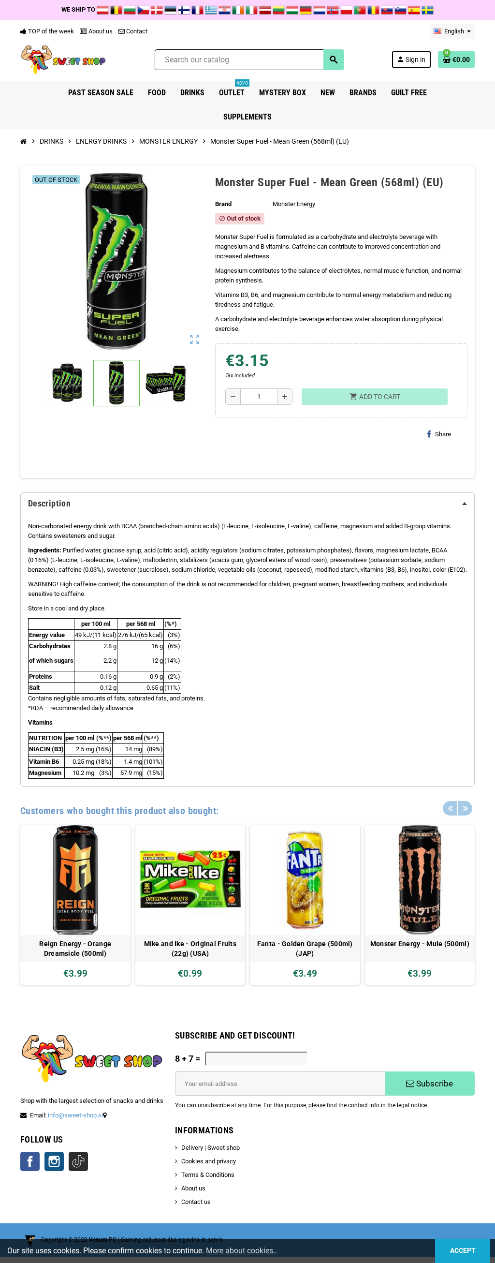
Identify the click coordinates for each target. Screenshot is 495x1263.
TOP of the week (50, 31)
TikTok (78, 1161)
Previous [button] (450, 808)
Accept (463, 1251)
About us (100, 31)
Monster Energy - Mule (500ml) (419, 944)
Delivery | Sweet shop (210, 1147)
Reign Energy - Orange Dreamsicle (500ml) (75, 948)
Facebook (30, 1161)
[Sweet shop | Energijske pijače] (63, 59)
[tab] (247, 503)
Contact (136, 31)
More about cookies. (240, 1250)
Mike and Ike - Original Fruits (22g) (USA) (190, 948)
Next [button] (465, 808)
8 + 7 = (187, 1059)
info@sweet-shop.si (75, 1115)
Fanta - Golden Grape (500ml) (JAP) (305, 948)
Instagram (54, 1161)
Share (443, 434)
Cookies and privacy (208, 1161)
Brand (223, 204)
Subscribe (433, 1083)
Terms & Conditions (207, 1174)
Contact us (196, 1201)
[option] (75, 905)
